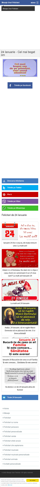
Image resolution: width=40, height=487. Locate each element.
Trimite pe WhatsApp (16, 208)
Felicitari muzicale (11, 450)
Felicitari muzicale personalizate (16, 454)
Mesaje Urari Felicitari (10, 2)
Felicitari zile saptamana (13, 445)
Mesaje (7, 413)
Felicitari (7, 417)
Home (6, 408)
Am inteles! (32, 480)
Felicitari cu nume (11, 422)
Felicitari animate (11, 459)
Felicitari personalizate (13, 431)
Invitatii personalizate (12, 463)
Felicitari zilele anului (12, 440)
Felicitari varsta (10, 436)
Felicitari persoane (11, 427)
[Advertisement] (20, 27)
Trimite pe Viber (13, 201)
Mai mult (10, 485)
